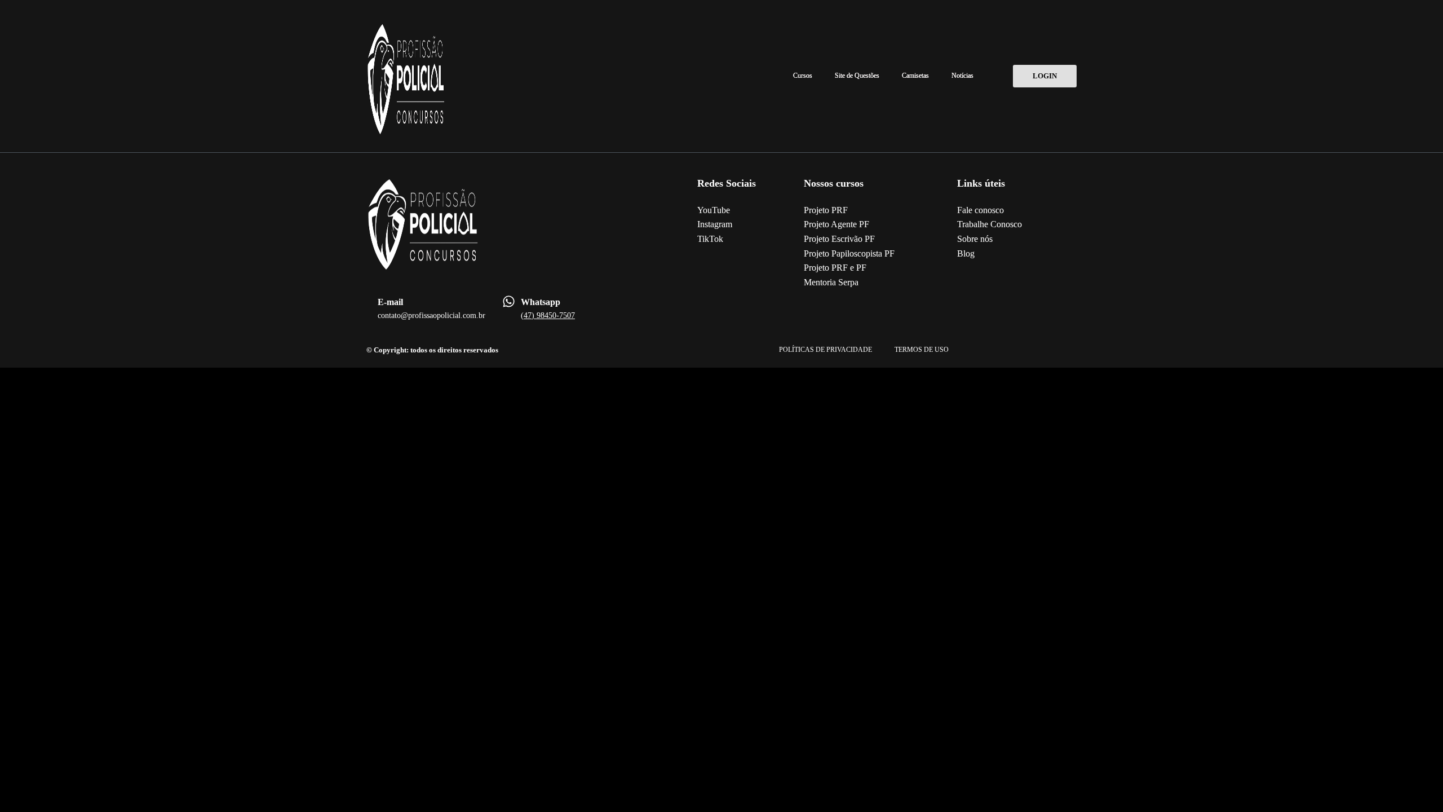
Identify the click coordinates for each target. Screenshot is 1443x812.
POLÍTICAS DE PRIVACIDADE (825, 350)
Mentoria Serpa (831, 282)
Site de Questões (857, 76)
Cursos (802, 76)
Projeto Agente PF (836, 224)
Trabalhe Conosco (989, 224)
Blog (966, 253)
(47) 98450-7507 (548, 315)
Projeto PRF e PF (835, 267)
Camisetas (915, 76)
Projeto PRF (826, 210)
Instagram (714, 224)
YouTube (713, 210)
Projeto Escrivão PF (839, 239)
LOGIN (1045, 76)
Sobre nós (975, 239)
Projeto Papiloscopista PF (849, 253)
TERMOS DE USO (922, 350)
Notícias (962, 76)
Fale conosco (980, 210)
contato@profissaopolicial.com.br (431, 315)
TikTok (710, 239)
